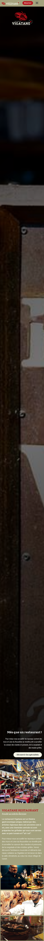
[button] (37, 3)
